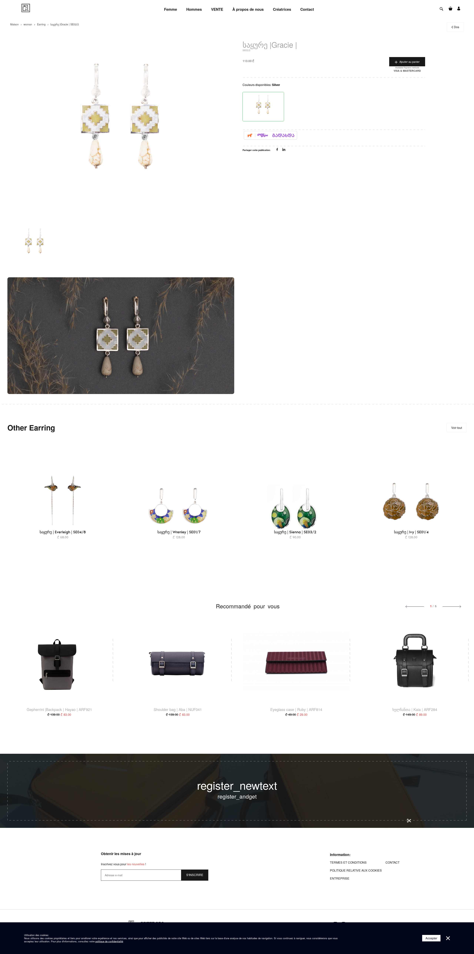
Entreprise (339, 878)
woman (28, 24)
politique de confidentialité (109, 941)
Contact (392, 862)
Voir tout (456, 428)
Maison (14, 24)
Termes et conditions (348, 862)
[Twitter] (283, 150)
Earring (41, 24)
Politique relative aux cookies (356, 870)
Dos (456, 27)
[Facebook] (277, 150)
